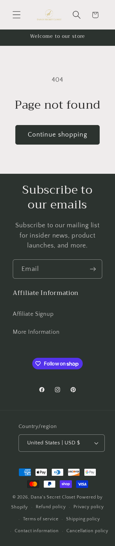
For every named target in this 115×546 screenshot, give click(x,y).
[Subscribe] (93, 269)
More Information (36, 332)
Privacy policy (88, 506)
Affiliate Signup (33, 314)
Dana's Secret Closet (53, 497)
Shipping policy (83, 519)
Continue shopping (57, 134)
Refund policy (51, 506)
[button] (16, 15)
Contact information (36, 530)
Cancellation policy (87, 530)
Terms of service (40, 519)
